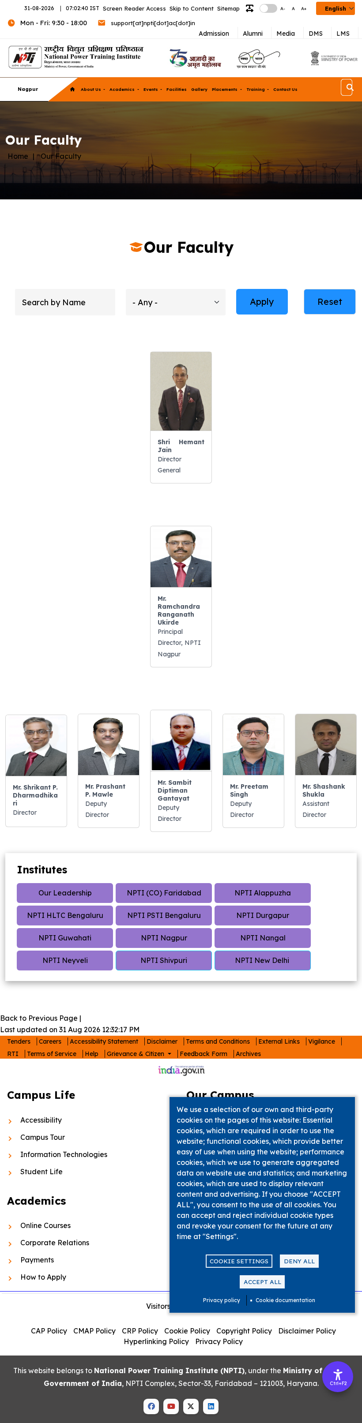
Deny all (299, 1261)
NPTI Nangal (263, 937)
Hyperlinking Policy (156, 1341)
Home (18, 156)
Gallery (199, 89)
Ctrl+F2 (338, 1383)
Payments (37, 1259)
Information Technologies (63, 1154)
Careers (50, 1041)
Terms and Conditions (218, 1041)
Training (256, 89)
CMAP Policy (94, 1330)
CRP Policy (140, 1330)
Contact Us (285, 89)
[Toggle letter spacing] (251, 8)
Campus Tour (42, 1137)
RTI (13, 1054)
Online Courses (45, 1225)
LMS (343, 33)
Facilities (176, 89)
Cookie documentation (285, 1300)
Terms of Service (51, 1054)
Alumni (253, 33)
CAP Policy (49, 1330)
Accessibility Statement (104, 1041)
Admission (214, 33)
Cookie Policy (187, 1330)
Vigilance (321, 1041)
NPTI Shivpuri (163, 960)
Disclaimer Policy (307, 1330)
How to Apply (43, 1277)
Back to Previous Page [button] (39, 1018)
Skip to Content (192, 8)
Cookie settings (239, 1261)
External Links (279, 1041)
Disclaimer (162, 1041)
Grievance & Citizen (136, 1054)
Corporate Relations (54, 1242)
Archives (248, 1054)
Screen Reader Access (134, 8)
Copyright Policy (244, 1330)
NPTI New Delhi (263, 960)
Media (285, 33)
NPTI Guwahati (64, 937)
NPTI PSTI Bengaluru (164, 915)
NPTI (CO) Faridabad (164, 892)
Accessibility (41, 1120)
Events (151, 89)
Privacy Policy (219, 1341)
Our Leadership (65, 892)
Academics (122, 89)
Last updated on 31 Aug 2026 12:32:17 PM (70, 1029)
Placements (225, 89)
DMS (316, 33)
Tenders (18, 1041)
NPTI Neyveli (65, 960)
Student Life (41, 1171)
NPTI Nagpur (164, 937)
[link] (194, 58)
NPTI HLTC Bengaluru (65, 915)
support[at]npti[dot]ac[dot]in (153, 22)
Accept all (262, 1281)
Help (91, 1054)
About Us (91, 89)
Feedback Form (203, 1054)
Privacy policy (221, 1300)
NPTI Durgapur (262, 915)
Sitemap (228, 8)
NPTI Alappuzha (262, 892)
